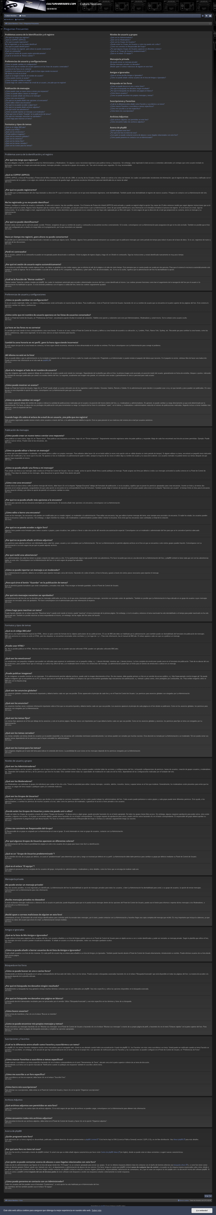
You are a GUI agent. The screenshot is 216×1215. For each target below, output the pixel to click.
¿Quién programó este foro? (120, 130)
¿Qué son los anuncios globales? (17, 136)
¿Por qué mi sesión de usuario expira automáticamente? (25, 53)
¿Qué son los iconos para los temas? (18, 146)
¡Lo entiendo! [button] (202, 1210)
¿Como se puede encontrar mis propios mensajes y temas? (131, 95)
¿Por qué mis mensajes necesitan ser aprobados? (23, 116)
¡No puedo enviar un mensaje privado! (123, 62)
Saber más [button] (96, 1210)
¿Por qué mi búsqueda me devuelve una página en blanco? (131, 91)
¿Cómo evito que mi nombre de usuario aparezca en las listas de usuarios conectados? (36, 67)
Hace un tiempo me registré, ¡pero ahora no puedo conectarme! (28, 49)
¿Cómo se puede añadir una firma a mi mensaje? (23, 96)
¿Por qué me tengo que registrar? (17, 37)
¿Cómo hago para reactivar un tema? (18, 119)
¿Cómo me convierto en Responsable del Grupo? (128, 46)
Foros (24, 16)
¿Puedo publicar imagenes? (15, 134)
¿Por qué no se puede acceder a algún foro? (21, 105)
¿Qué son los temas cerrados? (16, 143)
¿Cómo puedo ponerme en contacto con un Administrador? (131, 137)
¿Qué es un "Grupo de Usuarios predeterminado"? (128, 51)
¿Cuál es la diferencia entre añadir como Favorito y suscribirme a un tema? (137, 104)
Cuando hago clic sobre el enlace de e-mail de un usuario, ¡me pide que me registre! (35, 83)
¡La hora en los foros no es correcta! (18, 69)
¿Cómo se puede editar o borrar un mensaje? (21, 93)
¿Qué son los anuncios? (14, 139)
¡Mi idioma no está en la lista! (15, 73)
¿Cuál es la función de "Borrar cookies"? (19, 56)
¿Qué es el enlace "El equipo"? (121, 53)
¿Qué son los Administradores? (121, 37)
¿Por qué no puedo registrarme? (16, 42)
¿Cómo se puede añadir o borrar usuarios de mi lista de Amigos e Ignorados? (138, 78)
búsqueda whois (179, 1165)
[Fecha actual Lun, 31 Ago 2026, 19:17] (210, 23)
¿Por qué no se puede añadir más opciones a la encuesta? (26, 100)
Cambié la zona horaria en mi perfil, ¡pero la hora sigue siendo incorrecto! (31, 71)
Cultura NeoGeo (10, 16)
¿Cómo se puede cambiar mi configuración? (21, 64)
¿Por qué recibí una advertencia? (17, 109)
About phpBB (178, 1139)
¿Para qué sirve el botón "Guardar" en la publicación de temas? (28, 114)
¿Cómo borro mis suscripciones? (122, 111)
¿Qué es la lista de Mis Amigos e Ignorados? (126, 75)
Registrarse (20, 19)
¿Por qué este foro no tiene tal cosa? (123, 133)
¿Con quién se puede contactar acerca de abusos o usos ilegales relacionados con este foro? (144, 135)
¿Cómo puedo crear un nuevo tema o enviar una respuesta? (26, 91)
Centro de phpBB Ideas (109, 1152)
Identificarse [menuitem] (207, 16)
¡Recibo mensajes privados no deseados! (125, 64)
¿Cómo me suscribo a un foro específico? (125, 109)
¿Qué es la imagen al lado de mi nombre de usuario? (24, 76)
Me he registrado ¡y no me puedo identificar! (21, 44)
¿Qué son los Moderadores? (120, 40)
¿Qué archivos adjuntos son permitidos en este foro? (129, 120)
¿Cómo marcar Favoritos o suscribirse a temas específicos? (132, 106)
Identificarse (10, 19)
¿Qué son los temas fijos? (14, 141)
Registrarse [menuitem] (210, 16)
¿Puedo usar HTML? (12, 130)
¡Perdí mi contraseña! (13, 51)
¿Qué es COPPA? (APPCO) (15, 40)
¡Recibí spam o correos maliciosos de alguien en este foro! (131, 67)
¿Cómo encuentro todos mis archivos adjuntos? (127, 122)
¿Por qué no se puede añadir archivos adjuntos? (22, 107)
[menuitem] (203, 16)
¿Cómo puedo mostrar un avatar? (17, 78)
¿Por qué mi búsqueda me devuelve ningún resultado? (129, 88)
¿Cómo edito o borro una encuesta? (18, 103)
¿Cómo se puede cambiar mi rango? (18, 80)
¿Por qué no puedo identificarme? (17, 46)
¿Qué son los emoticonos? (14, 132)
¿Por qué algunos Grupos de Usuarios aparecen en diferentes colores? (135, 49)
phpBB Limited (91, 1139)
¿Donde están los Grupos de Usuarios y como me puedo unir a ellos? (135, 44)
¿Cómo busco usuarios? (119, 93)
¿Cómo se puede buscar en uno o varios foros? (127, 86)
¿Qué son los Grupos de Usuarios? (123, 42)
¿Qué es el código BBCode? (15, 127)
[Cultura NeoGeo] (41, 6)
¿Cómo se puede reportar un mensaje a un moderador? (25, 112)
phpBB (45, 360)
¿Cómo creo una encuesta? (15, 98)
